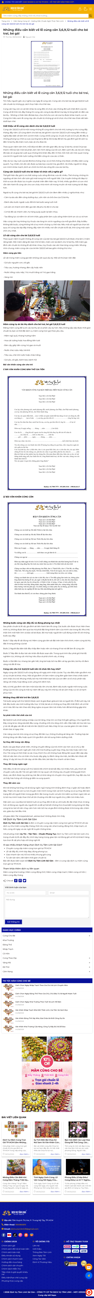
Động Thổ (7, 947)
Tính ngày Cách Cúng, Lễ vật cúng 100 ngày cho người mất (46, 1181)
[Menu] (90, 11)
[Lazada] (32, 1238)
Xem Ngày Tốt (39, 1258)
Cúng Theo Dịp (10, 961)
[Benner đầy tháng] (47, 1077)
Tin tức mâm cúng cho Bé (16, 984)
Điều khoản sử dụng (11, 1258)
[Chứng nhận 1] (71, 1266)
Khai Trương (8, 943)
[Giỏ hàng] (86, 11)
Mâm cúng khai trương (13, 875)
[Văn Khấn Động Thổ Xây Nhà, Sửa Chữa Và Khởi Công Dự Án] (8, 1023)
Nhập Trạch (8, 952)
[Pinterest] (20, 883)
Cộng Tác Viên (39, 1262)
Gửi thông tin (13, 925)
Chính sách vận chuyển (12, 1268)
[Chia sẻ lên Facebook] (15, 883)
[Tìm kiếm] (90, 18)
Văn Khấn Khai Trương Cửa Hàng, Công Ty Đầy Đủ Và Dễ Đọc (40, 1029)
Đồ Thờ (6, 970)
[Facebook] (4, 1238)
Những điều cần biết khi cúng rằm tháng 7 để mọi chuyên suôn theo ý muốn (15, 1181)
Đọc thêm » (24, 1157)
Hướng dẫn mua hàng (12, 1265)
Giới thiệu (37, 1252)
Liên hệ (36, 1248)
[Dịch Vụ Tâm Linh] (14, 1216)
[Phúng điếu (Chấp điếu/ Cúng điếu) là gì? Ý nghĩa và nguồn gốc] (78, 1170)
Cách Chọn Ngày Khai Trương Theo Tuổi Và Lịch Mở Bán (38, 1005)
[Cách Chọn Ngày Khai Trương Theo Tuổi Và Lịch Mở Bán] (8, 1007)
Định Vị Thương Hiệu (42, 1265)
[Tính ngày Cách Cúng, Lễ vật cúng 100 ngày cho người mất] (47, 1170)
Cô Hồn (6, 956)
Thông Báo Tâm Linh (42, 1255)
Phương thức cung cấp (12, 1284)
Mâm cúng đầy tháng (13, 878)
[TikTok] (15, 1238)
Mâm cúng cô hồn (76, 875)
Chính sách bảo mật (11, 1255)
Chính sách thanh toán (12, 1262)
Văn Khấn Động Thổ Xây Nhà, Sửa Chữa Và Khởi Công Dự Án (40, 1021)
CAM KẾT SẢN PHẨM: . (47, 3)
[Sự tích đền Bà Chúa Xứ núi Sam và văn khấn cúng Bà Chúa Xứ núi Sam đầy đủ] (47, 1132)
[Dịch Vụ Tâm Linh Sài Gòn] (13, 11)
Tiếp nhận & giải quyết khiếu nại (15, 1276)
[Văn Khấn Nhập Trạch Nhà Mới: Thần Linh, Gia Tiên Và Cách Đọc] (8, 1015)
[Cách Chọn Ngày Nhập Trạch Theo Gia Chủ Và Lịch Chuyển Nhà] (8, 990)
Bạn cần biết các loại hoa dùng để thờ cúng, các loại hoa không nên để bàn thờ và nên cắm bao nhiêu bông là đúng (77, 1144)
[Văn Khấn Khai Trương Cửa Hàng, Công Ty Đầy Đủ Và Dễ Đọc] (8, 1031)
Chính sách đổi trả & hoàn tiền (15, 1252)
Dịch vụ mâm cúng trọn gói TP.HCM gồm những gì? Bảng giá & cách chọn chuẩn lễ (15, 1144)
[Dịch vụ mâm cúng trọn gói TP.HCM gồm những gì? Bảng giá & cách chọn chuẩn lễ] (16, 1132)
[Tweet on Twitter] (24, 883)
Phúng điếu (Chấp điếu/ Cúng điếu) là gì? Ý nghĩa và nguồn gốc (77, 1181)
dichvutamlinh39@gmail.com (25, 1232)
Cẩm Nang (8, 974)
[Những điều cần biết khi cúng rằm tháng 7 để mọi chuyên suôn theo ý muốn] (16, 1170)
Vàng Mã (7, 965)
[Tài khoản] (80, 11)
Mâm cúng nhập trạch (56, 875)
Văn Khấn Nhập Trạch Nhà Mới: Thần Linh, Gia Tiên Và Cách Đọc (41, 1013)
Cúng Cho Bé (9, 938)
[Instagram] (20, 1238)
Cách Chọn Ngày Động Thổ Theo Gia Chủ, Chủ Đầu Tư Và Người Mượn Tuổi (45, 996)
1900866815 (20, 1227)
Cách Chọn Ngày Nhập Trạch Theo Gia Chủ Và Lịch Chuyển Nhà (41, 988)
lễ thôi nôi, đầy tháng (21, 115)
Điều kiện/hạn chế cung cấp (15, 1280)
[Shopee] (26, 1238)
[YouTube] (9, 1238)
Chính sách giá (8, 1248)
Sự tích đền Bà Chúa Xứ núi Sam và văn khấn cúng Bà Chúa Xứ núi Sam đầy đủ (47, 1144)
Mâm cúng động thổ (35, 875)
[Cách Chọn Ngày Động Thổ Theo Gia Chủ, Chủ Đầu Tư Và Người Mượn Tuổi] (8, 998)
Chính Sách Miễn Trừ (11, 1271)
